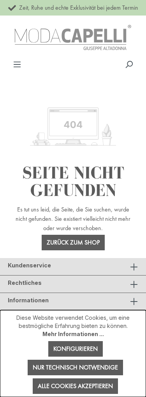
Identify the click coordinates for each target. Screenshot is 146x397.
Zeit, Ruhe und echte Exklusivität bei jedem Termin (77, 7)
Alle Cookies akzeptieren (75, 386)
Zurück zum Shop (73, 242)
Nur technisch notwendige (75, 367)
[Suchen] (129, 64)
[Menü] (17, 64)
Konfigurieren (75, 349)
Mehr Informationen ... (73, 334)
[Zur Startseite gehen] (73, 37)
